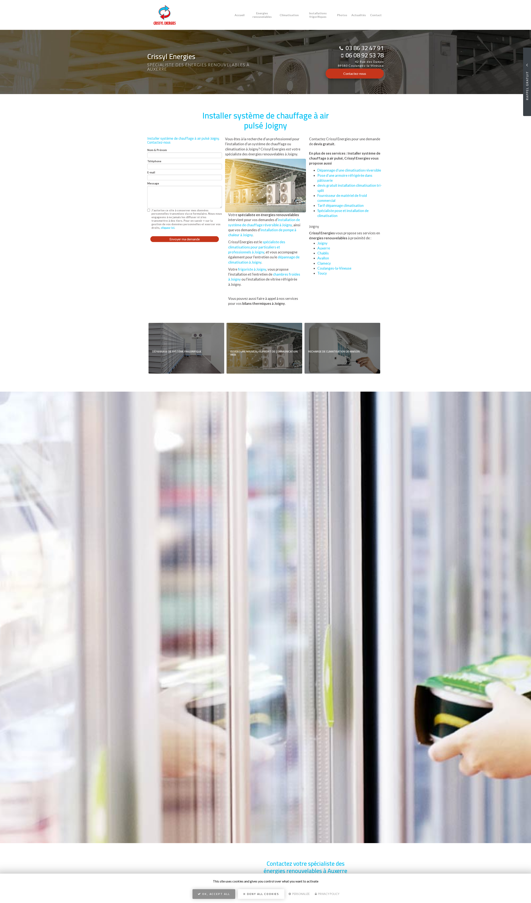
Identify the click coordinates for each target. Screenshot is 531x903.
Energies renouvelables (262, 14)
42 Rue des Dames (361, 63)
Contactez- (354, 73)
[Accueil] (161, 15)
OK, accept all (215, 894)
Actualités (358, 15)
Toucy (322, 273)
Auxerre (323, 248)
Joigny (322, 243)
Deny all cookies (262, 894)
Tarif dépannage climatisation (340, 205)
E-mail (151, 172)
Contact (376, 15)
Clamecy (324, 263)
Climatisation (289, 15)
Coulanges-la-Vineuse (334, 268)
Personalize (301, 894)
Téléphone (154, 161)
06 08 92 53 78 (365, 55)
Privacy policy (328, 894)
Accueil (240, 15)
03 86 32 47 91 (365, 48)
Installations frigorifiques (318, 14)
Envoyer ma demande (184, 239)
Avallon (323, 258)
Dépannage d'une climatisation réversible (349, 170)
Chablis (323, 253)
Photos (342, 15)
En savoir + (186, 348)
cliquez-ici (167, 227)
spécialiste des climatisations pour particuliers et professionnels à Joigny (256, 247)
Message (153, 183)
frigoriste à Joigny (252, 269)
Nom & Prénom (157, 150)
